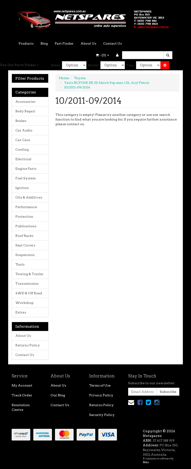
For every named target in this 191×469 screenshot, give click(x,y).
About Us (88, 43)
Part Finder (64, 43)
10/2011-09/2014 (77, 87)
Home (64, 78)
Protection (24, 216)
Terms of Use (100, 385)
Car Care (22, 140)
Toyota (80, 78)
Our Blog (58, 395)
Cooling (22, 149)
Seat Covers (25, 245)
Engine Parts (25, 169)
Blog (44, 43)
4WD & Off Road (28, 293)
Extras (20, 312)
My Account (22, 385)
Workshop (24, 303)
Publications (25, 226)
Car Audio (23, 130)
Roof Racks (24, 236)
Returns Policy (27, 345)
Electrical (23, 159)
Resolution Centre (21, 407)
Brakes (20, 121)
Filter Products (29, 78)
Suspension (25, 255)
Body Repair (25, 111)
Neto (146, 462)
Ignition (22, 188)
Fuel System (25, 178)
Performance (26, 207)
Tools (19, 264)
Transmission (27, 283)
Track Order (22, 395)
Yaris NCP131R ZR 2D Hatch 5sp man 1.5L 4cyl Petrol (106, 83)
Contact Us (112, 43)
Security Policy (102, 415)
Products (26, 43)
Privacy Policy (101, 395)
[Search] (167, 55)
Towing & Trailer (29, 274)
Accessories (25, 101)
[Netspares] (95, 18)
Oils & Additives (28, 197)
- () (103, 55)
